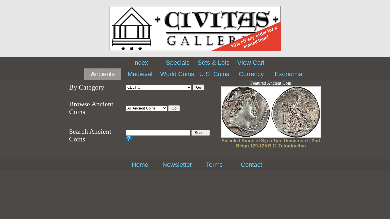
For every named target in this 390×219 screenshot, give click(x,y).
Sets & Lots (214, 62)
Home (140, 164)
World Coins (177, 74)
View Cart (250, 62)
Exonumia (288, 74)
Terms (214, 164)
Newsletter (177, 164)
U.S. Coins (214, 74)
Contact (251, 164)
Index (140, 62)
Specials (178, 62)
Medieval (140, 74)
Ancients (103, 74)
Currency (251, 74)
